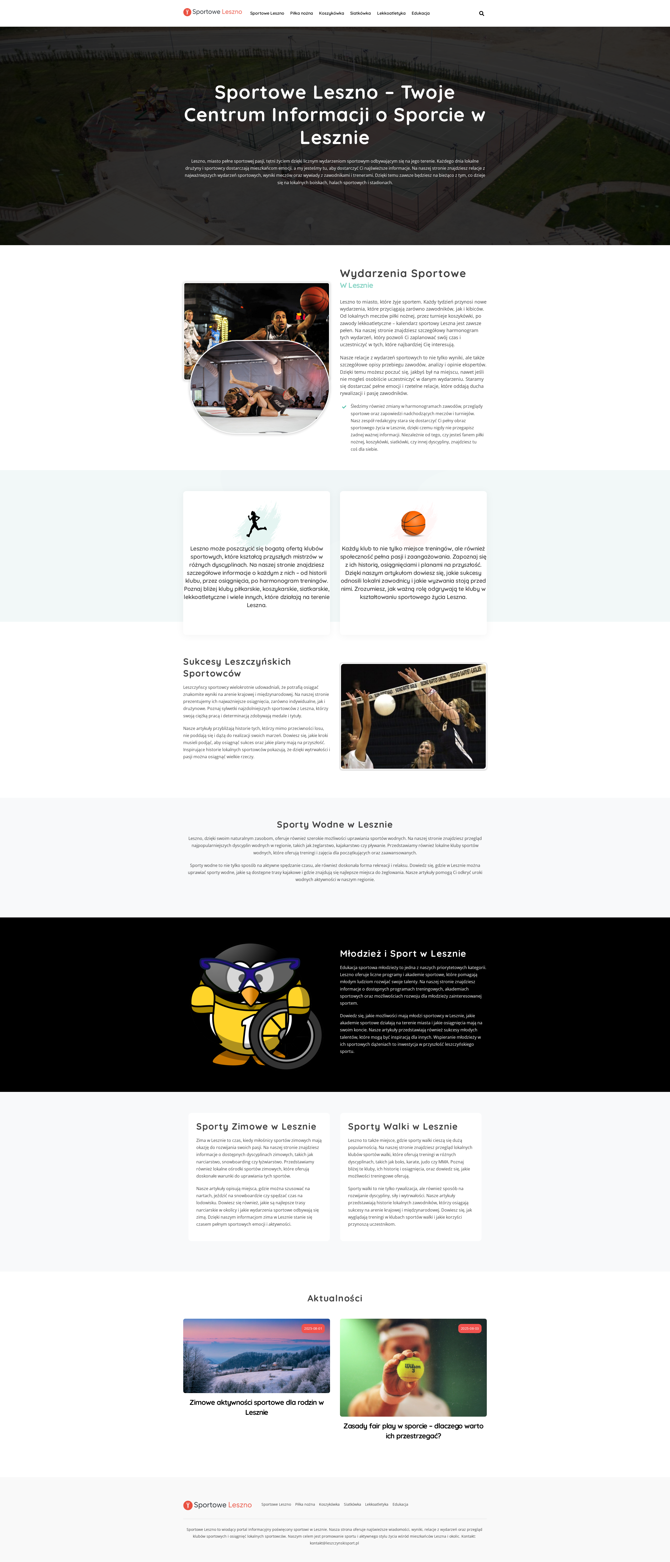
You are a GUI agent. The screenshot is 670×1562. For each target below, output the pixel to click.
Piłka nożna (301, 13)
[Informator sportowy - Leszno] (212, 13)
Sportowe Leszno (267, 13)
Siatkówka (360, 13)
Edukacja (421, 13)
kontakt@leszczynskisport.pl (334, 1543)
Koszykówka (331, 13)
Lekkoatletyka (391, 13)
